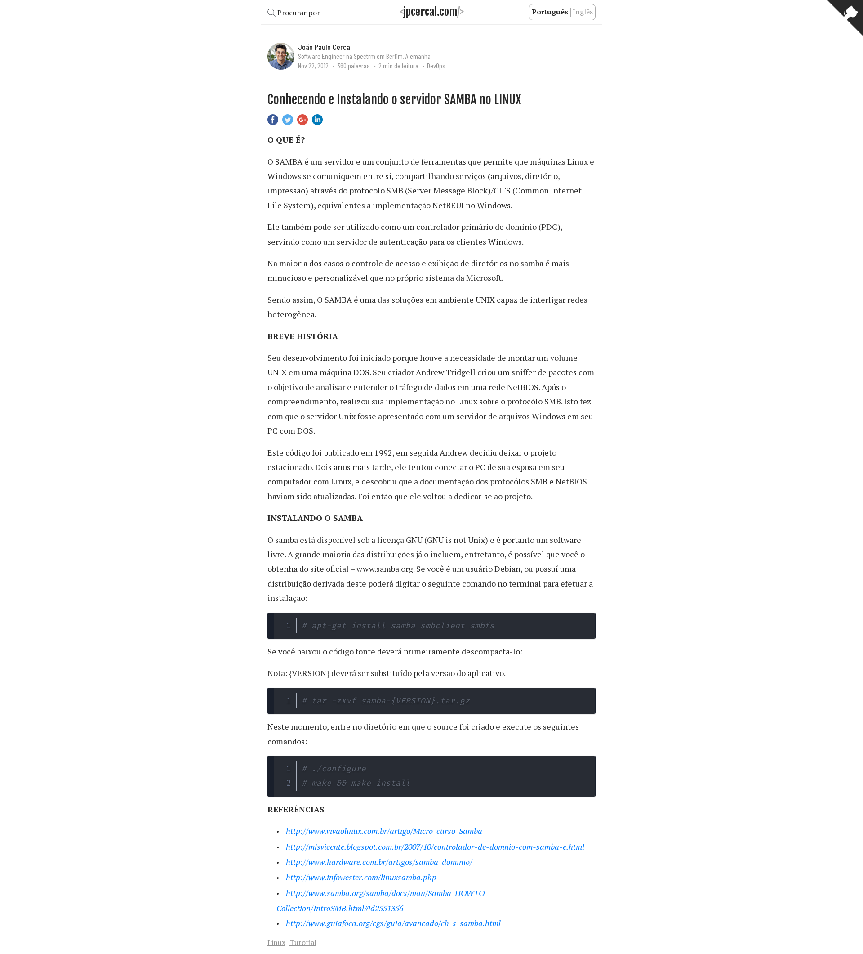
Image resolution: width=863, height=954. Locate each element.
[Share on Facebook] (272, 119)
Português (550, 12)
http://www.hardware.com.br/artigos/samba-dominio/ (379, 861)
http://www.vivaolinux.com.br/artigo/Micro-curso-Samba (384, 830)
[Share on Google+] (302, 119)
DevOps (436, 65)
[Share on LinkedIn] (317, 119)
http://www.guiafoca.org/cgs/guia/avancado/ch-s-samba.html (393, 923)
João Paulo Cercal (325, 47)
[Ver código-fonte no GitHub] (845, 18)
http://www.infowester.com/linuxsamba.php (361, 877)
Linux (276, 942)
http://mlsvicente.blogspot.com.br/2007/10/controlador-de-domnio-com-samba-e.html (435, 846)
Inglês (583, 12)
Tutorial (302, 942)
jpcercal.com (430, 12)
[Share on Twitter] (287, 119)
